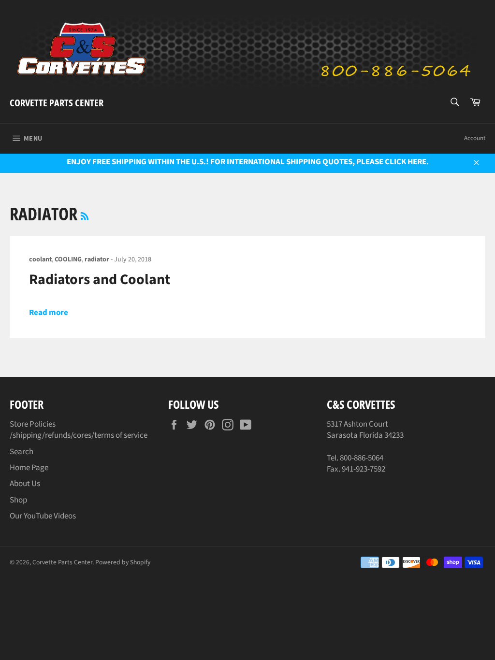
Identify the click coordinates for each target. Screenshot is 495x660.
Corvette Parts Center (56, 102)
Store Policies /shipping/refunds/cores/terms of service (78, 429)
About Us (25, 483)
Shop (18, 500)
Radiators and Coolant (99, 279)
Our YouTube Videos (43, 516)
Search (21, 452)
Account (474, 138)
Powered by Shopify (122, 562)
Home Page (29, 467)
